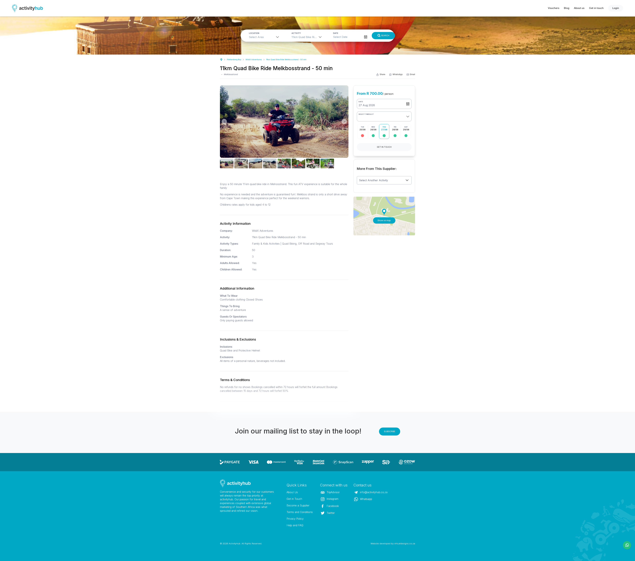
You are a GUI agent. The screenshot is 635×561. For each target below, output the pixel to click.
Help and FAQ (295, 525)
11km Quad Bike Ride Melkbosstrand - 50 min (286, 59)
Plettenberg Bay (234, 59)
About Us (292, 492)
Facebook (332, 506)
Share (382, 74)
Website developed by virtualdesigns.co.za (393, 543)
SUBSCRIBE (389, 431)
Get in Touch (294, 498)
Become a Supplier (298, 505)
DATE (335, 33)
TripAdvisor (333, 492)
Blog (566, 8)
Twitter (330, 513)
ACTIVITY (296, 33)
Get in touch (596, 8)
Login (615, 8)
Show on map (384, 220)
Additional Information (237, 288)
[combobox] (265, 37)
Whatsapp (365, 499)
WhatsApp (398, 74)
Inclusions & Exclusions (238, 339)
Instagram (332, 498)
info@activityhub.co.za (373, 492)
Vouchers (553, 8)
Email (412, 74)
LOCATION (254, 33)
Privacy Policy (295, 518)
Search (385, 35)
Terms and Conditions (300, 512)
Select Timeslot (366, 114)
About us (579, 8)
